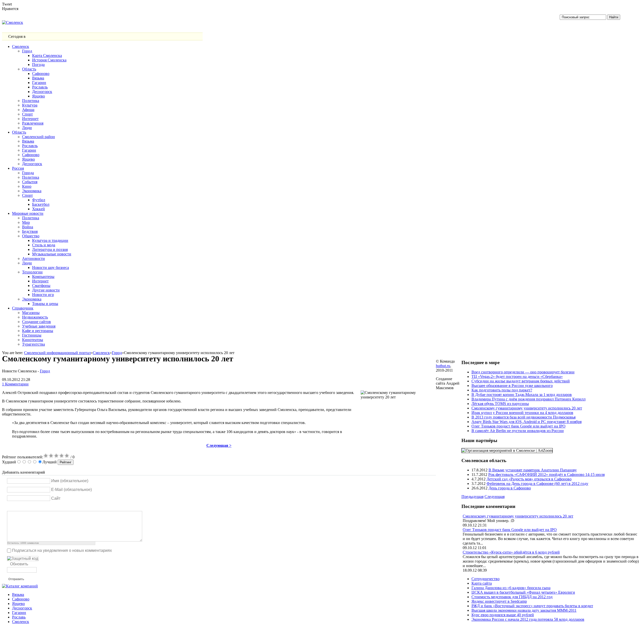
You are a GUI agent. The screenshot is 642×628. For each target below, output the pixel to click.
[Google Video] (66, 507)
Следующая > (218, 445)
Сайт (55, 498)
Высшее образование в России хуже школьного (512, 385)
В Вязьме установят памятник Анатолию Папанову (533, 470)
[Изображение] (35, 507)
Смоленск (101, 353)
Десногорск (22, 608)
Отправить (16, 579)
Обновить (19, 564)
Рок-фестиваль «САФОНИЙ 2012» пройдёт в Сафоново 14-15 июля (546, 474)
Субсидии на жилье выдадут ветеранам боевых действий (520, 381)
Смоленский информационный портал (57, 353)
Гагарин (19, 612)
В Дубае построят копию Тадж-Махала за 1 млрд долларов (521, 394)
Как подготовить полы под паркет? (501, 390)
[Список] (54, 507)
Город (117, 353)
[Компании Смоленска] (20, 586)
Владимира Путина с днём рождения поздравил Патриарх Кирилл (528, 399)
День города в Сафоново (510, 488)
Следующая (495, 496)
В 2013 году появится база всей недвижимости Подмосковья (523, 417)
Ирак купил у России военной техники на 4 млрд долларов (522, 412)
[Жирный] (10, 507)
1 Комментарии (15, 384)
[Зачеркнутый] (29, 507)
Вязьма (18, 594)
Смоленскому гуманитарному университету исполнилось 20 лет (526, 408)
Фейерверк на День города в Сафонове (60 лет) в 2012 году (537, 483)
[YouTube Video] (60, 507)
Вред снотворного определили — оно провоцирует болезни (523, 372)
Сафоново (20, 599)
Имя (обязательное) (69, 481)
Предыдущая (472, 496)
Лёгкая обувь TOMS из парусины (500, 403)
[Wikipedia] (72, 507)
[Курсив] (16, 507)
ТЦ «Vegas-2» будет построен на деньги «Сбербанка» (517, 376)
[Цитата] (47, 507)
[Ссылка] (41, 507)
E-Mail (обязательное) (71, 489)
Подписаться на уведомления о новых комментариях (62, 550)
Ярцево (18, 603)
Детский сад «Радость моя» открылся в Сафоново (529, 479)
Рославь (19, 617)
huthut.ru (443, 366)
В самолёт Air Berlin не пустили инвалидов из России (517, 431)
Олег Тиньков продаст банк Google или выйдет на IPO (518, 426)
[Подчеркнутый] (22, 507)
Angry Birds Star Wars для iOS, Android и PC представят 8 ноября (526, 422)
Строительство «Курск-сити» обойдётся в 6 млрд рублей (511, 552)
